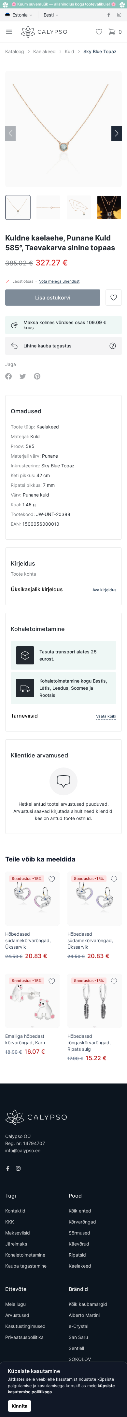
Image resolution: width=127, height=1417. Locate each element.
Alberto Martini (84, 1315)
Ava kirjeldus (104, 589)
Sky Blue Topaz (100, 51)
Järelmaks (16, 1244)
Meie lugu (15, 1304)
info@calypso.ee (22, 1150)
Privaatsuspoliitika (24, 1337)
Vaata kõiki (106, 716)
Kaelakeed (44, 51)
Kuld (69, 51)
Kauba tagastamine (26, 1266)
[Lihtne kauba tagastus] (113, 346)
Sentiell (76, 1348)
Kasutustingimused (25, 1326)
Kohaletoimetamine (25, 1255)
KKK (9, 1221)
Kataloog (14, 51)
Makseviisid (17, 1232)
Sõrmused (79, 1232)
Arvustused (17, 1315)
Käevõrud (79, 1244)
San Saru (78, 1337)
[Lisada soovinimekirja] (52, 879)
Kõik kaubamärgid (88, 1304)
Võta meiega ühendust (59, 281)
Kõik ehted (80, 1210)
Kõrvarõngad (82, 1221)
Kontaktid (15, 1210)
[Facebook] (109, 14)
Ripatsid (77, 1255)
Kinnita (19, 1406)
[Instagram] (119, 14)
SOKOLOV (80, 1359)
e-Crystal (78, 1326)
